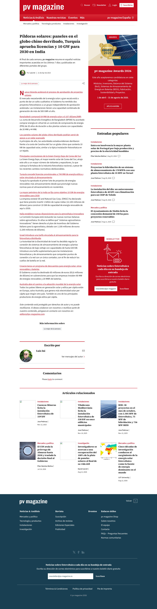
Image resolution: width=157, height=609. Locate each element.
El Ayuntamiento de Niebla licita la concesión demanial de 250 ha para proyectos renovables (109, 214)
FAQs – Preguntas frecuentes (114, 533)
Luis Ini (32, 73)
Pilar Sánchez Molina (98, 156)
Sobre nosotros (108, 520)
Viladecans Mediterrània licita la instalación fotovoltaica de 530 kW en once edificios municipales (86, 415)
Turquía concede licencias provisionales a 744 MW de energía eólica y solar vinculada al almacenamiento (51, 176)
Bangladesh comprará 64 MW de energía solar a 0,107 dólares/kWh (50, 116)
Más (82, 18)
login (50, 379)
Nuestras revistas (56, 18)
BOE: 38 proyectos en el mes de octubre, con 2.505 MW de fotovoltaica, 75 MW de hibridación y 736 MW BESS (127, 415)
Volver (129, 500)
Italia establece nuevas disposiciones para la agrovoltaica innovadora (52, 213)
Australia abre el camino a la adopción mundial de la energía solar (50, 284)
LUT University (123, 477)
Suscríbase (124, 288)
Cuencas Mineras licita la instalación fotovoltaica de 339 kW (46, 411)
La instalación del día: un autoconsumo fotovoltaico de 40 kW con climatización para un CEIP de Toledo (112, 192)
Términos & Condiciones (56, 588)
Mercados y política (31, 23)
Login (114, 5)
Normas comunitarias (111, 537)
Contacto (105, 529)
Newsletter (101, 5)
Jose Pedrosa (96, 178)
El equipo (105, 525)
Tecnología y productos (51, 23)
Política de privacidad (82, 588)
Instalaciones (68, 23)
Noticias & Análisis (33, 18)
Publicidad (60, 529)
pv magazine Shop (109, 516)
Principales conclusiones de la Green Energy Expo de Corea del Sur (50, 156)
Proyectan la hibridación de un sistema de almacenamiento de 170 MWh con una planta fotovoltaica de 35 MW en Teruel (113, 170)
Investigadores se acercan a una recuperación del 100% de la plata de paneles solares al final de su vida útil (87, 455)
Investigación (82, 23)
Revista (59, 511)
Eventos (73, 18)
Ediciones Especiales (64, 525)
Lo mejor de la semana (29, 83)
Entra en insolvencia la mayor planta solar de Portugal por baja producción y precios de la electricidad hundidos (112, 148)
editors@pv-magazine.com (32, 314)
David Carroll (83, 469)
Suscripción (60, 516)
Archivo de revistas (64, 520)
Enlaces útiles (108, 511)
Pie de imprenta (104, 588)
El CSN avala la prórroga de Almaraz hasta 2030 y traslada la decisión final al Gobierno (46, 453)
